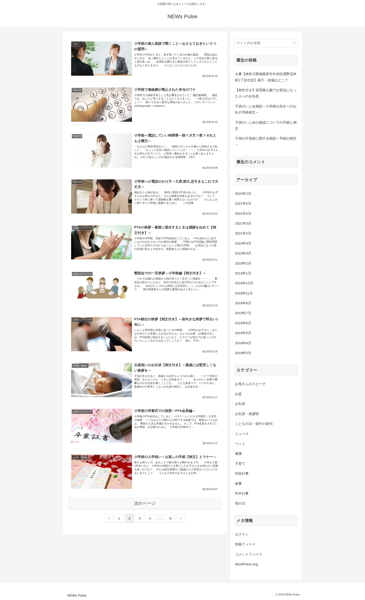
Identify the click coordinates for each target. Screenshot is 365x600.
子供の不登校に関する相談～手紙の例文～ (266, 141)
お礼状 (240, 404)
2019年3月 (243, 253)
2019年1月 (243, 273)
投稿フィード (245, 544)
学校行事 (242, 473)
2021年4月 (243, 213)
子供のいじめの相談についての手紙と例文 (266, 125)
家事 (238, 484)
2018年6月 (243, 323)
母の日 (240, 503)
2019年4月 (243, 243)
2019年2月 (243, 263)
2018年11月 (244, 293)
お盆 (238, 394)
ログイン (242, 534)
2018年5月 (243, 333)
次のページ (145, 503)
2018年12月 (244, 283)
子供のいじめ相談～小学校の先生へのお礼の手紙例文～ (266, 109)
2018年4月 (243, 343)
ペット (240, 444)
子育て (240, 464)
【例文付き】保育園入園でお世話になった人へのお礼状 (266, 93)
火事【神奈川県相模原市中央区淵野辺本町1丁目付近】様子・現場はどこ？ (266, 77)
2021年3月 (243, 223)
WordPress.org (246, 564)
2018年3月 (243, 353)
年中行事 (242, 493)
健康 (238, 453)
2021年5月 (243, 203)
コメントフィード (248, 554)
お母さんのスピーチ (250, 384)
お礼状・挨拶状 (247, 414)
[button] (294, 43)
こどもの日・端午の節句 (254, 424)
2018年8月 (243, 303)
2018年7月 (243, 313)
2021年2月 (243, 233)
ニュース (242, 434)
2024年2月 (243, 193)
